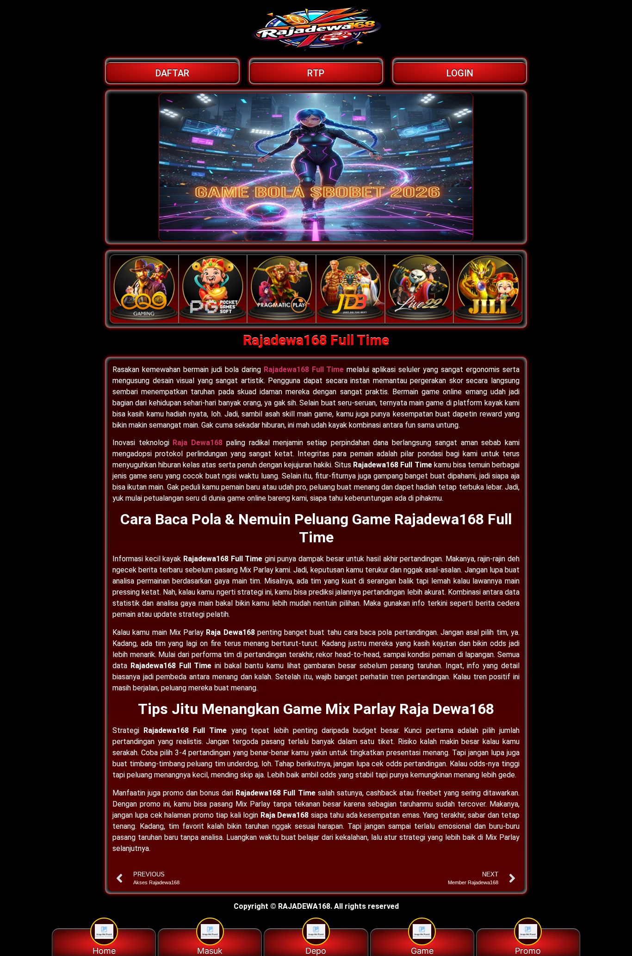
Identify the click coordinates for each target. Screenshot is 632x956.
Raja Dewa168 (198, 442)
